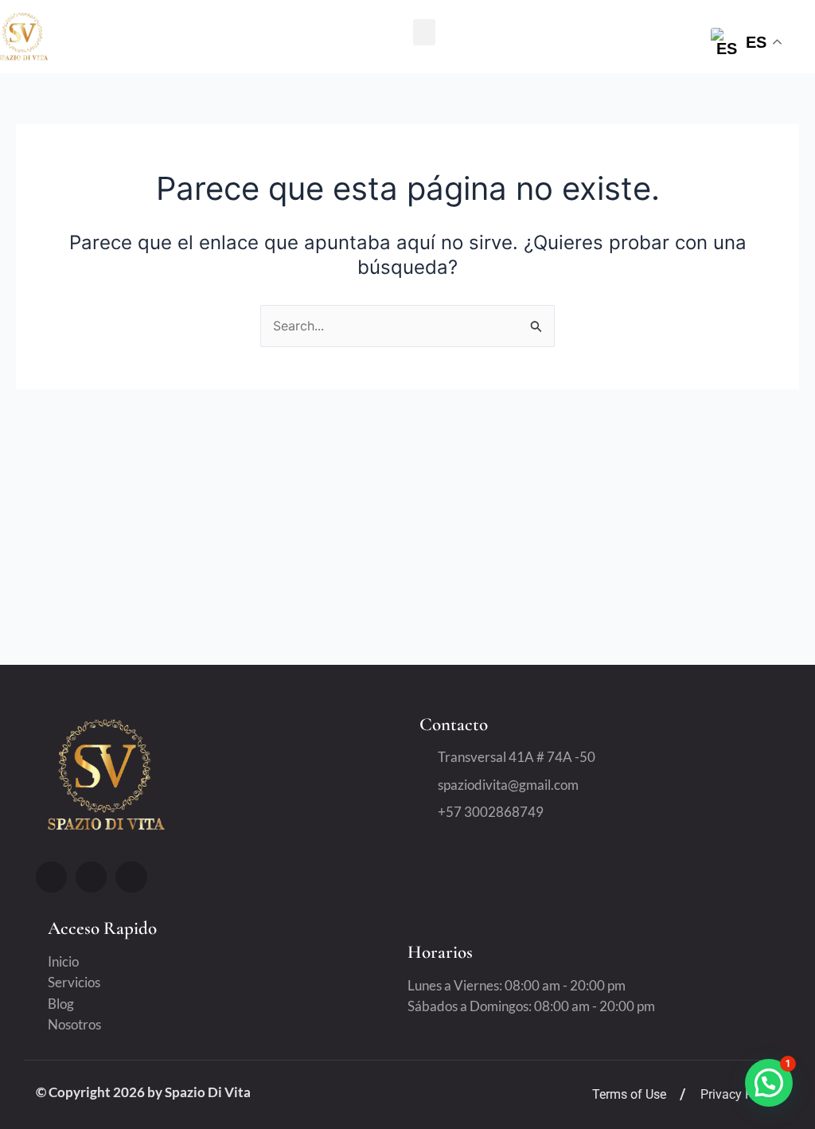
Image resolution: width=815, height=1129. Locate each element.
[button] (424, 32)
